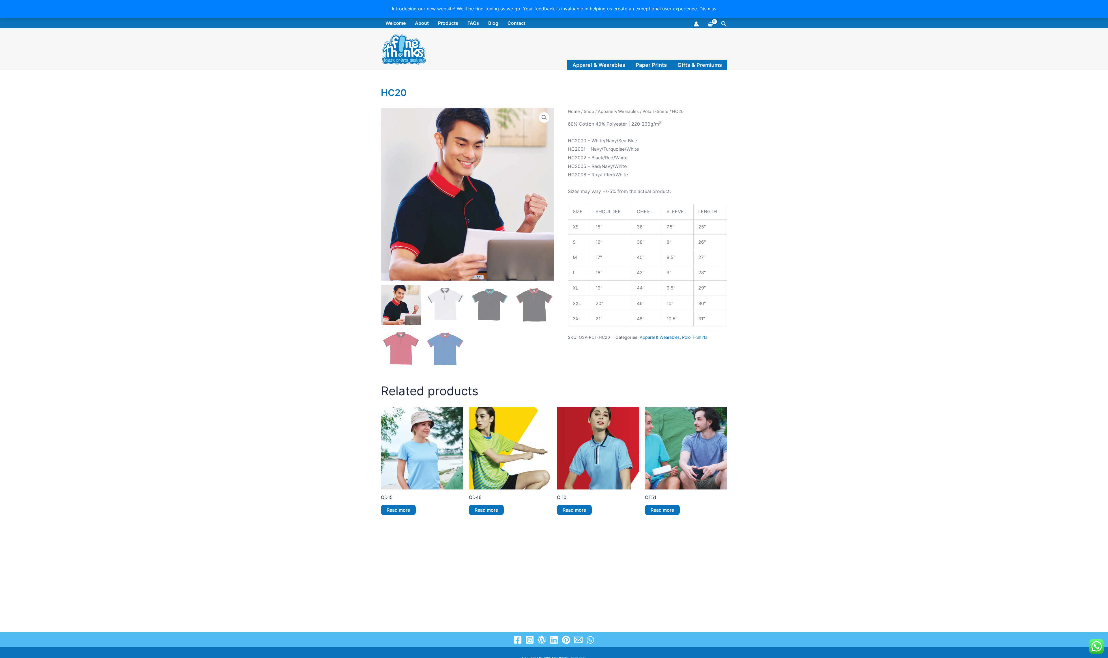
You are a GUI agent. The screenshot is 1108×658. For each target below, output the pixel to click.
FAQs (473, 23)
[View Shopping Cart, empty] (710, 23)
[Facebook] (517, 640)
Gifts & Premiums (699, 65)
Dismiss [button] (707, 9)
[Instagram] (529, 640)
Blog (493, 23)
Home (574, 111)
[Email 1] (578, 640)
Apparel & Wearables (598, 65)
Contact (516, 23)
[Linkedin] (554, 640)
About (422, 23)
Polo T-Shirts (655, 111)
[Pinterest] (566, 640)
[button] (724, 24)
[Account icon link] (696, 24)
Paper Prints (651, 65)
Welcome (395, 23)
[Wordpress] (542, 640)
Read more (398, 510)
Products (448, 23)
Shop (589, 111)
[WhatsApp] (590, 640)
